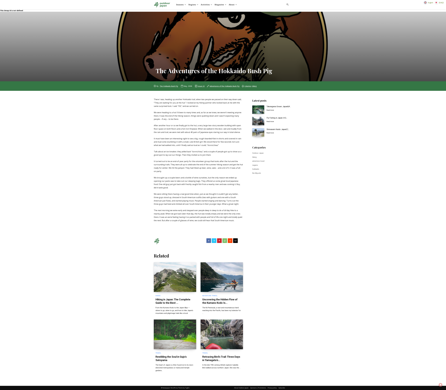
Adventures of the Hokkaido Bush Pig (224, 86)
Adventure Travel (210, 295)
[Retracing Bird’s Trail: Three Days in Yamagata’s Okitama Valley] (222, 334)
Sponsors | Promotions (258, 388)
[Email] (235, 240)
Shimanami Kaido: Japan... (278, 129)
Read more (270, 110)
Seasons (180, 4)
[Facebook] (208, 240)
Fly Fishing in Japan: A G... (277, 118)
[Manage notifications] (440, 385)
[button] (287, 4)
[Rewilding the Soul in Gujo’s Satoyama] (175, 334)
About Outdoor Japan (241, 388)
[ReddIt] (230, 240)
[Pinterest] (219, 240)
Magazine (219, 4)
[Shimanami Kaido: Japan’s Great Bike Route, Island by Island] (258, 132)
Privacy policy (272, 388)
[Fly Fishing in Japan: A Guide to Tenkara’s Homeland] (258, 121)
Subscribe (282, 388)
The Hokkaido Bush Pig (169, 86)
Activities (205, 4)
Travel (158, 353)
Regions (192, 4)
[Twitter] (214, 240)
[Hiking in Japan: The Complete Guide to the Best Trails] (175, 277)
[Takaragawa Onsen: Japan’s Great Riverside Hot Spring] (258, 109)
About (231, 4)
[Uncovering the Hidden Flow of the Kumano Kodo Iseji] (222, 277)
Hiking (254, 86)
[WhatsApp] (224, 240)
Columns (247, 86)
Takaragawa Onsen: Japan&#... (279, 106)
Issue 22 (201, 86)
